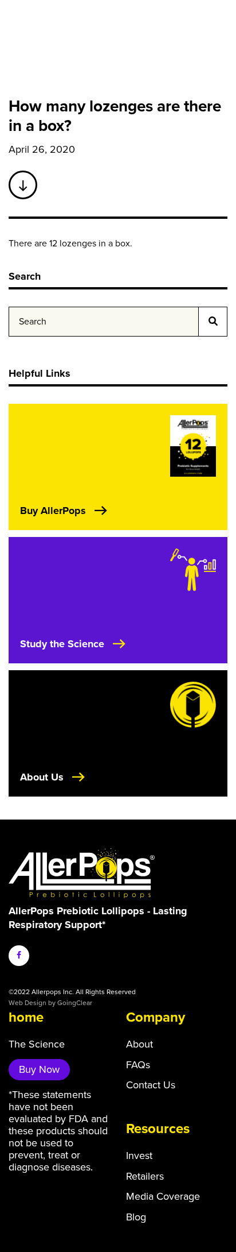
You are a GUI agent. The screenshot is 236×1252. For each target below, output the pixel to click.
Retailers (145, 1176)
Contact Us (150, 1085)
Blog (136, 1217)
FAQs (138, 1065)
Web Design (27, 1003)
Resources (158, 1128)
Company (155, 1017)
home (26, 1017)
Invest (139, 1156)
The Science (37, 1044)
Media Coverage (163, 1197)
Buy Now (39, 1069)
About (139, 1044)
